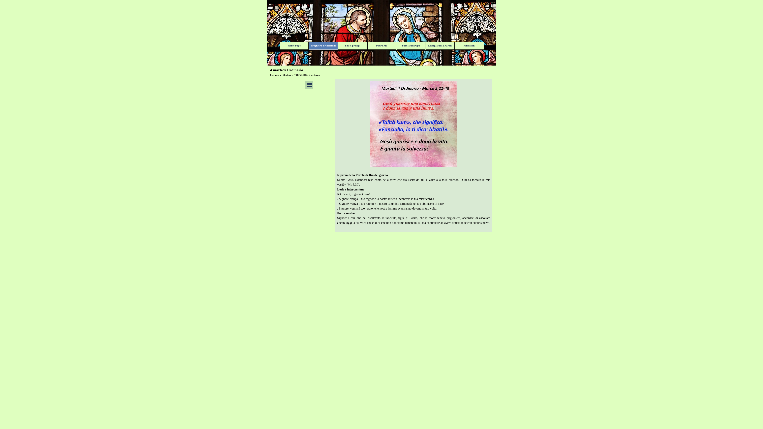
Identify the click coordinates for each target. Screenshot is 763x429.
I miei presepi (352, 45)
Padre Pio (381, 45)
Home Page (294, 45)
